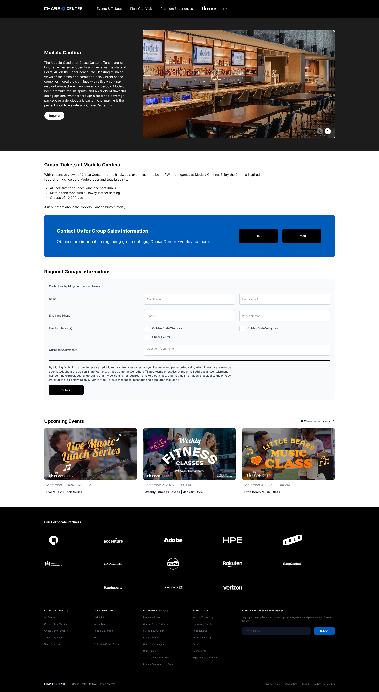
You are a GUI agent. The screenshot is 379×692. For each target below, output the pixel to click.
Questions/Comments (63, 349)
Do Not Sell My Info (324, 683)
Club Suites (149, 650)
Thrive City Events (54, 637)
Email (301, 236)
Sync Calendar (52, 644)
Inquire (54, 116)
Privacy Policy (272, 683)
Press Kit (305, 683)
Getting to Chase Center (107, 644)
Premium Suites (151, 617)
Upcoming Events (202, 624)
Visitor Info (99, 617)
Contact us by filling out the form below (74, 286)
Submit (66, 390)
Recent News (200, 630)
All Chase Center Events (315, 421)
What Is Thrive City (203, 617)
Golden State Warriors (167, 328)
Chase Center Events (56, 630)
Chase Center (161, 337)
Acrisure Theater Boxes (156, 657)
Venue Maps (100, 624)
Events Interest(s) (60, 328)
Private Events (151, 637)
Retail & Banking (202, 637)
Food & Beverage (103, 630)
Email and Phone (59, 315)
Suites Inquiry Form (153, 630)
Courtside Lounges (153, 644)
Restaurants (199, 650)
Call (258, 236)
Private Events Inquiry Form (158, 664)
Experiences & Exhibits (205, 657)
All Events (49, 617)
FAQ (96, 637)
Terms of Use (290, 683)
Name (52, 299)
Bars (195, 644)
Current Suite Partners (155, 624)
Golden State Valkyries (262, 328)
